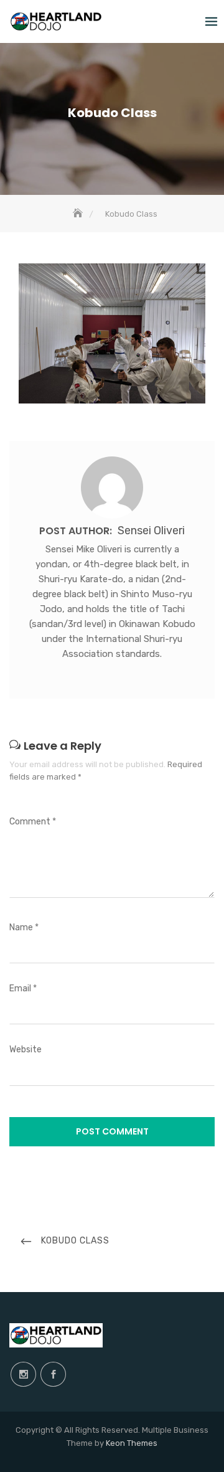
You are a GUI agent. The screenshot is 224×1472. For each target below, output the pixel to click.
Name (24, 927)
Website (25, 1049)
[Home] (79, 214)
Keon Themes (131, 1443)
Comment (32, 821)
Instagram (23, 1374)
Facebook (53, 1374)
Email (23, 988)
